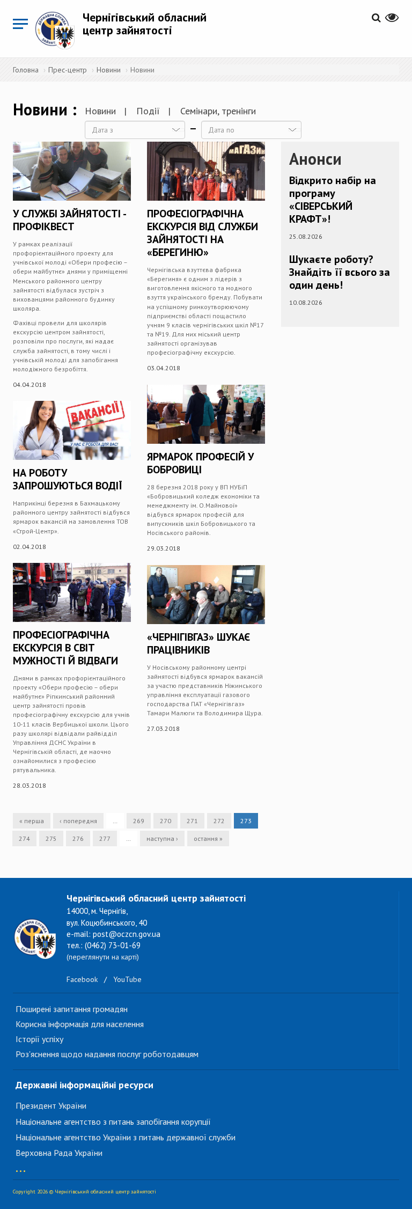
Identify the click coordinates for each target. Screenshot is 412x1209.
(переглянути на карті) (103, 957)
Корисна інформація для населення (80, 1024)
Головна (26, 70)
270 (165, 821)
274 (24, 838)
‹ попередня (78, 821)
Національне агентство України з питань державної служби (126, 1137)
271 (192, 821)
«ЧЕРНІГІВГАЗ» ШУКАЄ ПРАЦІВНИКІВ (198, 643)
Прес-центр (67, 70)
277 (105, 838)
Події (148, 111)
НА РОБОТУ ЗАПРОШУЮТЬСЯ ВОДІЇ (67, 479)
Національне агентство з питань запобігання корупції (113, 1121)
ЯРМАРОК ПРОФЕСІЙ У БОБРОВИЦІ (200, 463)
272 (219, 821)
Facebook (82, 979)
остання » (208, 838)
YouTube (127, 979)
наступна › (162, 838)
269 (138, 821)
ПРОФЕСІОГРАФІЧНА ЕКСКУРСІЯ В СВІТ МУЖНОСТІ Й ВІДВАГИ (65, 647)
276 (78, 838)
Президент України (51, 1105)
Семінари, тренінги (218, 111)
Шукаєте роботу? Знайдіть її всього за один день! (339, 272)
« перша (31, 821)
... (21, 1165)
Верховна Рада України (59, 1152)
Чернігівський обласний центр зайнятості (145, 24)
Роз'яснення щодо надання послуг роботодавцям (107, 1054)
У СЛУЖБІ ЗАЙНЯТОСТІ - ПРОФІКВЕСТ (69, 220)
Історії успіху (39, 1039)
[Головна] (58, 30)
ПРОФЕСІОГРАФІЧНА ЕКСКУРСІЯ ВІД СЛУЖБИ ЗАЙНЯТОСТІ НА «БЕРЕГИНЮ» (202, 233)
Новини (109, 70)
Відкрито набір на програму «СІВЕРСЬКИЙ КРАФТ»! (332, 199)
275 (51, 838)
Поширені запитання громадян (72, 1008)
